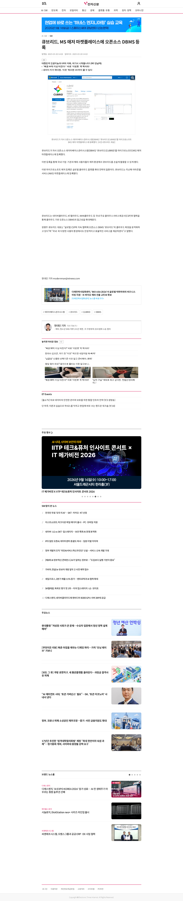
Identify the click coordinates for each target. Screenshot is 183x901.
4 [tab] (90, 496)
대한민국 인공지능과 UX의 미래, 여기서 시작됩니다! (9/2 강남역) (72, 63)
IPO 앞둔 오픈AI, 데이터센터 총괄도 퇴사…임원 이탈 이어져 (71, 541)
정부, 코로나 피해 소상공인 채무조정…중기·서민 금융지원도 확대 (74, 720)
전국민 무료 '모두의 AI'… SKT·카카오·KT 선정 (66, 513)
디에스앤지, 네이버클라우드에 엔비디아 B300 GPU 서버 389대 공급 (75, 598)
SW (51, 36)
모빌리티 (74, 10)
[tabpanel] (91, 465)
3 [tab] (87, 496)
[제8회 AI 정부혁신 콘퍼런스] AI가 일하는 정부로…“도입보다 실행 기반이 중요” (80, 560)
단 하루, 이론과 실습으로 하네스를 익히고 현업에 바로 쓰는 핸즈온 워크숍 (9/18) (78, 406)
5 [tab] (92, 496)
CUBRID (86, 312)
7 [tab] (98, 496)
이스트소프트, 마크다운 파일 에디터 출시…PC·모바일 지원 (71, 522)
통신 (84, 10)
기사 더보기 (71, 326)
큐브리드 (74, 312)
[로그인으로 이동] (138, 3)
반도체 (54, 10)
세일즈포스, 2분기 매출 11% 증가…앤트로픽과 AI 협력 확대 (71, 579)
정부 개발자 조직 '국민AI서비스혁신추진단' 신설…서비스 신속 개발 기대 (77, 550)
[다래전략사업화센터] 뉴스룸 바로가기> (88, 298)
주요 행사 (47, 432)
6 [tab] (95, 496)
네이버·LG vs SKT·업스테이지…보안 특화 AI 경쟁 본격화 (71, 531)
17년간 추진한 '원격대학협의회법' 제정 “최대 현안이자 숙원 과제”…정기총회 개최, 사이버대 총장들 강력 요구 (73, 743)
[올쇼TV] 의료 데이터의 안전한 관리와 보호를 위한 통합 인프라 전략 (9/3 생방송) (78, 400)
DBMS (98, 312)
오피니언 (139, 10)
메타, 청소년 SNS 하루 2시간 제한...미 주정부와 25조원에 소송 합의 (83, 329)
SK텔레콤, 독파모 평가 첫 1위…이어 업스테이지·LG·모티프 (71, 588)
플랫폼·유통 (104, 10)
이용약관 (54, 889)
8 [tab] (100, 496)
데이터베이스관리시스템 (55, 312)
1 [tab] (82, 496)
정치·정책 (126, 10)
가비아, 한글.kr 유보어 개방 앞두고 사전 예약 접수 (67, 569)
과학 (116, 10)
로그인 (44, 889)
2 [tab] (85, 496)
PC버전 (100, 889)
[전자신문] (91, 3)
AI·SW (44, 10)
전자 (64, 10)
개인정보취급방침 (67, 889)
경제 (92, 10)
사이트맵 (91, 889)
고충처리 (81, 889)
